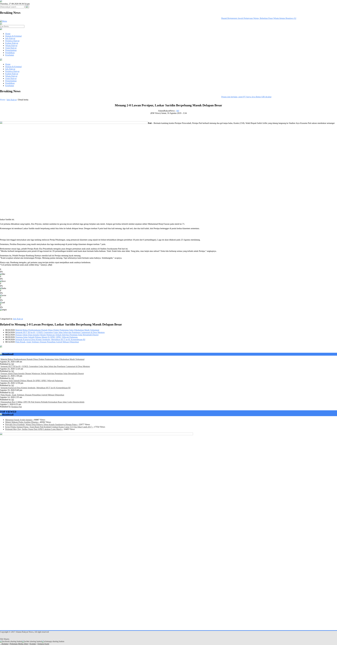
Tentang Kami (43, 644)
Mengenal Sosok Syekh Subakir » (19, 420)
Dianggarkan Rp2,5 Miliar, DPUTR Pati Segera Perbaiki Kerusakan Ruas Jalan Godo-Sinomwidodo (42, 402)
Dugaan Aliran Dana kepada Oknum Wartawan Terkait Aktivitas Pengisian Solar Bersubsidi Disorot (56, 335)
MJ (177, 111)
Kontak (33, 644)
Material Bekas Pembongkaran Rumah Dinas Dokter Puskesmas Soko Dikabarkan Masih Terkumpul (57, 330)
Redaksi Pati (16, 407)
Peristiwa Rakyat (12, 41)
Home (7, 34)
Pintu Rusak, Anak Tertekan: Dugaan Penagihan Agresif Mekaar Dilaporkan (47, 342)
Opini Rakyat (10, 48)
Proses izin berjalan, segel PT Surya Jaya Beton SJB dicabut (240, 97)
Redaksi (5, 644)
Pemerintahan (11, 50)
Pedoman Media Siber (19, 644)
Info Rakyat (10, 38)
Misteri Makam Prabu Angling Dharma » (22, 422)
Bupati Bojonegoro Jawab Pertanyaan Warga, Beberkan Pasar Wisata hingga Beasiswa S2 (252, 18)
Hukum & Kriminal (13, 36)
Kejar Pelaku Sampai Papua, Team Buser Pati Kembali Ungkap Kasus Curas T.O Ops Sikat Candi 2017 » (49, 427)
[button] (27, 6)
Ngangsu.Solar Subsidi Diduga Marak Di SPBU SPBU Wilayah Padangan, (46, 337)
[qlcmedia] (1, 644)
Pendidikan (10, 53)
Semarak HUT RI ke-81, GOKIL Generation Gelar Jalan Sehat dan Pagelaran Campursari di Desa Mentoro (60, 332)
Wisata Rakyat (11, 45)
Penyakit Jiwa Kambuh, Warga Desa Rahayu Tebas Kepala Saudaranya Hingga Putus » (41, 424)
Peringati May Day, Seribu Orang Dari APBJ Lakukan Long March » (34, 429)
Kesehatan (9, 55)
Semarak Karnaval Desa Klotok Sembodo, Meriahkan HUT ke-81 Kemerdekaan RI (50, 339)
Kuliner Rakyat (11, 43)
